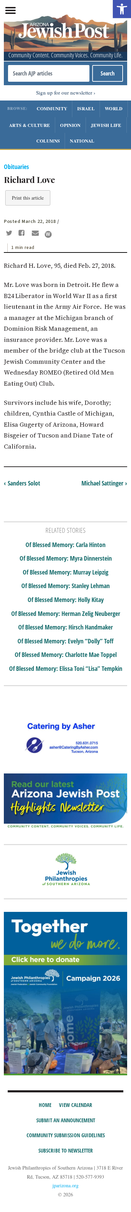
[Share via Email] (36, 234)
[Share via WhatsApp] (48, 234)
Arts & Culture (29, 125)
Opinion (70, 125)
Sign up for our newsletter (64, 92)
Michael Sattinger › (104, 483)
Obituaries (16, 166)
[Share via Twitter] (10, 234)
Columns (48, 140)
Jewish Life (106, 125)
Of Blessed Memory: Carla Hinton (65, 545)
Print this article (28, 197)
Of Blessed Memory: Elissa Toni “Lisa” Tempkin (65, 669)
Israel (86, 108)
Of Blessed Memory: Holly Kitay (66, 600)
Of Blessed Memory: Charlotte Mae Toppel (66, 655)
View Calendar (75, 1104)
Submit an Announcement (65, 1120)
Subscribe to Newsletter (65, 1150)
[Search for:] (48, 73)
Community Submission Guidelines (66, 1135)
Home (45, 1104)
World (114, 108)
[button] (122, 9)
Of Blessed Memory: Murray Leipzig (65, 572)
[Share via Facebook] (22, 234)
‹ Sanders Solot (22, 483)
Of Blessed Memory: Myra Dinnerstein (66, 558)
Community (52, 108)
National (82, 140)
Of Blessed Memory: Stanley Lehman (65, 586)
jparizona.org (65, 1185)
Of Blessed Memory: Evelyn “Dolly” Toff (65, 641)
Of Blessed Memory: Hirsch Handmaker (65, 627)
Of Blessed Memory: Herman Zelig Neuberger (65, 614)
